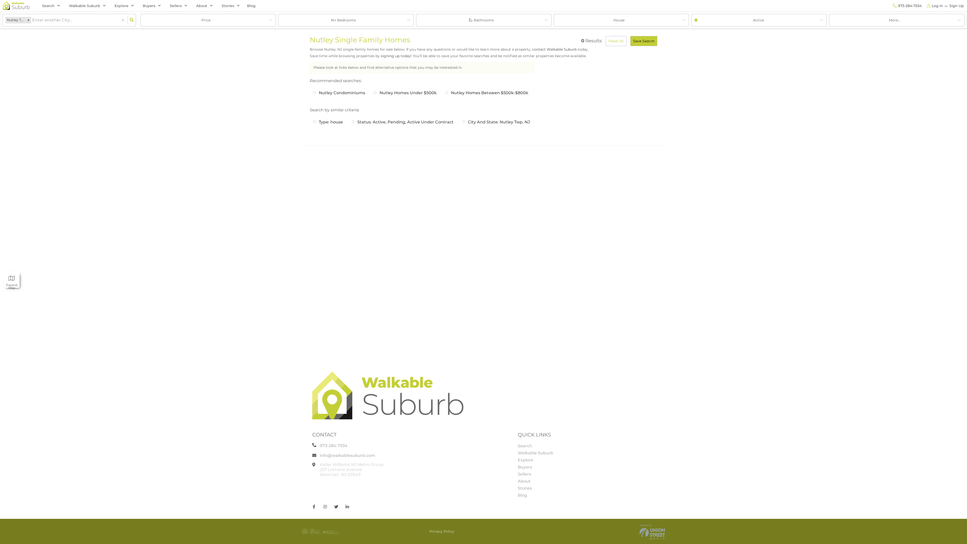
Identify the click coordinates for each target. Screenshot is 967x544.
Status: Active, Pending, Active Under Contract (405, 122)
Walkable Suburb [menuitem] (535, 453)
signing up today (396, 56)
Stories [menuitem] (525, 488)
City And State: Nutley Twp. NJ (499, 122)
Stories (228, 6)
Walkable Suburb (84, 6)
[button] (28, 20)
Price (206, 20)
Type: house (331, 122)
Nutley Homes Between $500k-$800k (489, 92)
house (619, 20)
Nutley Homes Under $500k (408, 92)
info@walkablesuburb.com (347, 455)
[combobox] (32, 20)
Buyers (149, 6)
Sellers (176, 6)
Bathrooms (484, 20)
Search (48, 6)
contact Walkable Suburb (554, 49)
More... (894, 20)
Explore (121, 6)
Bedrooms (346, 20)
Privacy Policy (441, 531)
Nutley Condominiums (342, 92)
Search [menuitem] (525, 446)
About (201, 6)
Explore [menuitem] (525, 460)
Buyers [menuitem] (525, 467)
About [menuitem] (524, 481)
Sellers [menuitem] (524, 474)
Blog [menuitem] (251, 6)
